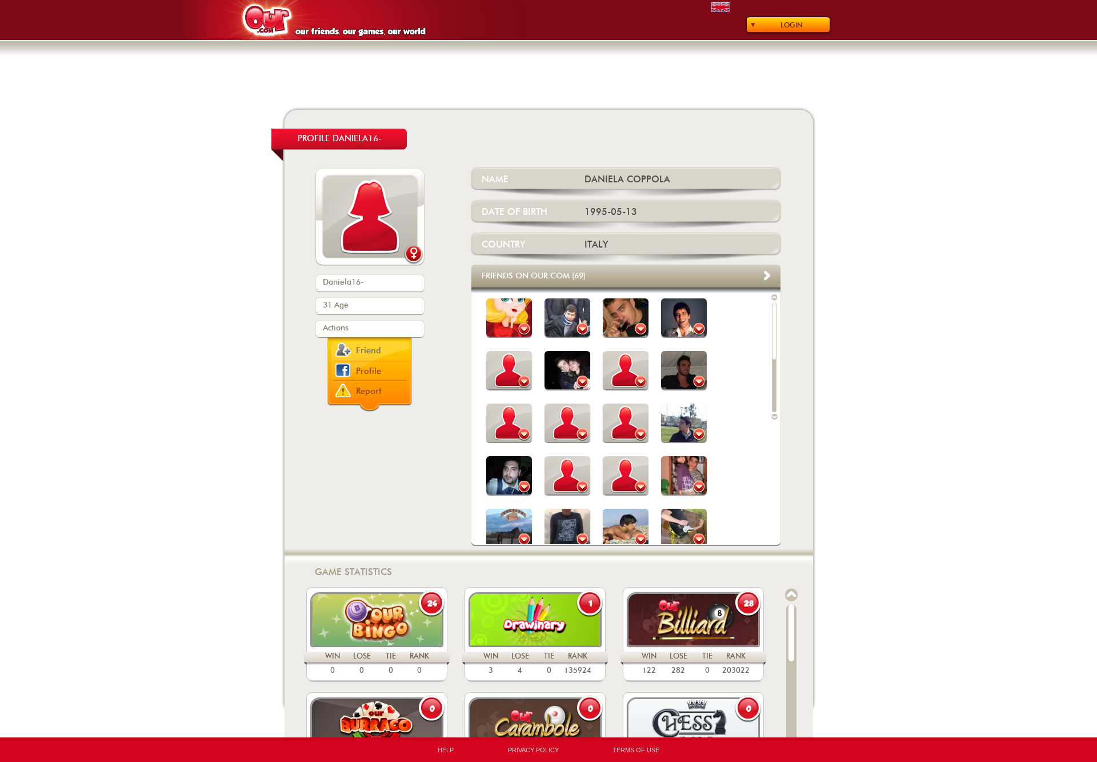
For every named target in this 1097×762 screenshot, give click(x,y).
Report (369, 391)
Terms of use (635, 750)
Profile (368, 371)
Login (791, 25)
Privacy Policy (533, 750)
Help (446, 750)
